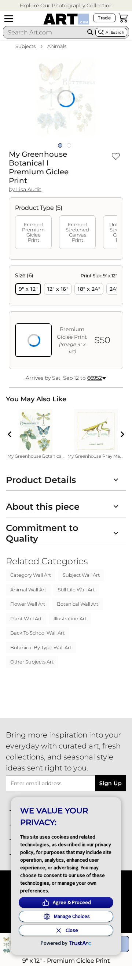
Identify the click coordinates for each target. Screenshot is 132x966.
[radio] (28, 289)
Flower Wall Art (27, 604)
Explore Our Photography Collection (66, 5)
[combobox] (44, 32)
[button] (66, 6)
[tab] (33, 232)
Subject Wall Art (81, 575)
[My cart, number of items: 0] (123, 18)
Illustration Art (70, 618)
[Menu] (9, 19)
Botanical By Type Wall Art (41, 647)
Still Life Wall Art (76, 589)
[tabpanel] (66, 317)
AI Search (115, 32)
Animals (56, 46)
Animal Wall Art (28, 589)
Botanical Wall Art (77, 604)
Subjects (25, 46)
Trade (104, 18)
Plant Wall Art (26, 618)
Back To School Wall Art (37, 633)
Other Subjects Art (32, 662)
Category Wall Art (30, 575)
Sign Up (110, 783)
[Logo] (66, 19)
